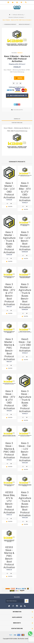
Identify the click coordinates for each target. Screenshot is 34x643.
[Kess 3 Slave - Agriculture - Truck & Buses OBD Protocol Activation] (24, 381)
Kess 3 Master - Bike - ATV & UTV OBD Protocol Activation (25, 192)
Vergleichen (17, 83)
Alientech (19, 52)
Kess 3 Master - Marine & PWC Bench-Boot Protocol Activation (9, 349)
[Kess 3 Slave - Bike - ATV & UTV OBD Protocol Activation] (9, 381)
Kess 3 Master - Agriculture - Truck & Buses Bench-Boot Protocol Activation (25, 296)
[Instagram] (17, 606)
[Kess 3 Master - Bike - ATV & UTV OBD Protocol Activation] (24, 173)
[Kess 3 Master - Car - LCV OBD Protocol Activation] (9, 173)
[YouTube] (21, 606)
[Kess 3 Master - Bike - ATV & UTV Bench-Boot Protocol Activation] (9, 274)
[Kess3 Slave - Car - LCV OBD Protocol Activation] (24, 329)
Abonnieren (26, 601)
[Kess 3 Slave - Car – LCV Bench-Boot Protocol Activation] (24, 433)
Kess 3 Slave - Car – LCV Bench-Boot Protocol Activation (25, 452)
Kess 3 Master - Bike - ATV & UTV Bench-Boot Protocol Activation (9, 294)
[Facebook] (13, 606)
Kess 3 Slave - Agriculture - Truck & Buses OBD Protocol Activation (25, 401)
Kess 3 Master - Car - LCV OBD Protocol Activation (9, 190)
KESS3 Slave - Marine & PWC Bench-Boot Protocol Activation (9, 557)
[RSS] (25, 606)
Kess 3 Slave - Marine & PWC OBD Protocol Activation (9, 450)
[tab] (17, 119)
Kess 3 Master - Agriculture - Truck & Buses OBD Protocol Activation (9, 242)
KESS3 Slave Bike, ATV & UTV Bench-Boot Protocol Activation (9, 502)
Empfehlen (20, 83)
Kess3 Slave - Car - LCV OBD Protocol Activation (25, 345)
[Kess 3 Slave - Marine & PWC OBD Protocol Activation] (9, 433)
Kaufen (20, 78)
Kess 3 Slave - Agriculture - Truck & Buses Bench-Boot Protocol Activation (25, 504)
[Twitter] (9, 606)
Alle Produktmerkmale (17, 95)
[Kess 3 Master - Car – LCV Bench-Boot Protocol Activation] (24, 222)
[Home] (9, 14)
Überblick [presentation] (17, 118)
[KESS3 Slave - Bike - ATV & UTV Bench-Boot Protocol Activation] (9, 482)
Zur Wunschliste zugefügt (13, 83)
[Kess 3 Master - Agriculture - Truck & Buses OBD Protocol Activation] (9, 222)
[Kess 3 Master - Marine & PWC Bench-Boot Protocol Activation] (9, 329)
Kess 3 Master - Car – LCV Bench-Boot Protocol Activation (25, 241)
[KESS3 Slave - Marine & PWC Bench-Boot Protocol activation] (9, 537)
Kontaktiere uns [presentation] (17, 122)
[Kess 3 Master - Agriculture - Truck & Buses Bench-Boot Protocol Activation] (24, 274)
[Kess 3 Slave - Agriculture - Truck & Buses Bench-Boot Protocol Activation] (24, 482)
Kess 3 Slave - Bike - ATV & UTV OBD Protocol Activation (9, 400)
